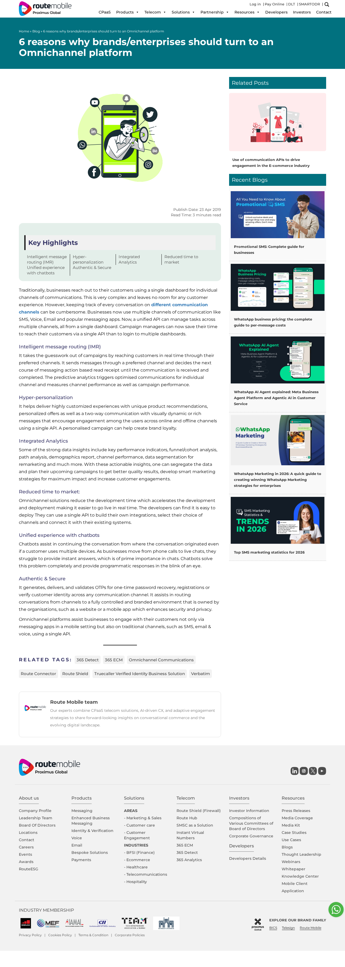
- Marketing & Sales (142, 818)
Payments (81, 859)
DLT (291, 4)
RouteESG (28, 869)
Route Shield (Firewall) (199, 810)
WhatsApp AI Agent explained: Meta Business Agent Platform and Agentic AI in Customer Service (276, 398)
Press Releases (296, 810)
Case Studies (294, 832)
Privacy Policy (30, 935)
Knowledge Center (300, 876)
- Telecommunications (145, 874)
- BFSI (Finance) (139, 852)
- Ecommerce (137, 859)
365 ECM (114, 659)
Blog (36, 31)
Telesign (288, 928)
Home (24, 31)
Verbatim (200, 673)
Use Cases (291, 839)
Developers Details (247, 858)
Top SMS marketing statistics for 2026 (269, 552)
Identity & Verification (92, 830)
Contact (324, 12)
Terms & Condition (93, 935)
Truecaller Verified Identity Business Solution (139, 673)
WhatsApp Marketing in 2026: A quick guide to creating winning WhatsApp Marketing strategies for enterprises (277, 479)
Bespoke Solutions (89, 852)
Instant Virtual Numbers (190, 835)
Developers (276, 12)
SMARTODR (309, 4)
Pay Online (274, 4)
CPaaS (105, 12)
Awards (26, 861)
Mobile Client (295, 883)
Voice (76, 837)
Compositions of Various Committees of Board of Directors (251, 823)
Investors (302, 12)
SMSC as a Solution (195, 825)
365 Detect (88, 659)
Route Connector (38, 673)
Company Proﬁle (35, 810)
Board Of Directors (37, 825)
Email (76, 845)
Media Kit (291, 825)
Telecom (152, 12)
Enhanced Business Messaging (90, 821)
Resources (244, 12)
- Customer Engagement (137, 835)
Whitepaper (293, 869)
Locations (28, 832)
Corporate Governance (251, 836)
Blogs (287, 847)
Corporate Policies (130, 935)
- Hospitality (135, 881)
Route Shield (75, 673)
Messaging (81, 810)
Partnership (212, 12)
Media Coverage (297, 818)
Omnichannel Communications (161, 659)
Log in (255, 4)
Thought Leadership (301, 854)
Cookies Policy (60, 935)
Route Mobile (310, 928)
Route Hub (187, 818)
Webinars (291, 861)
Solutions (181, 12)
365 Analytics (189, 859)
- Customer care (139, 825)
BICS (273, 928)
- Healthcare (136, 867)
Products (125, 12)
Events (25, 854)
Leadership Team (35, 818)
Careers (26, 847)
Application (293, 890)
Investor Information (249, 810)
